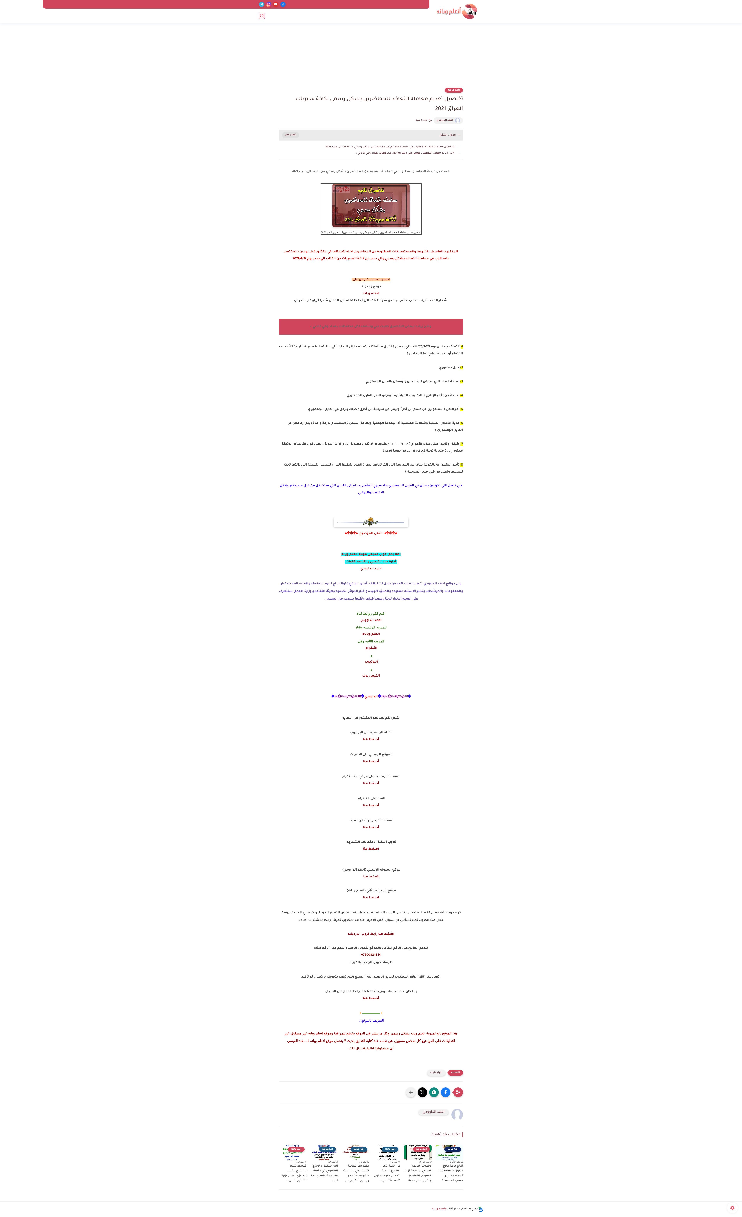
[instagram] (268, 4)
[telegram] (261, 4)
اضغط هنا (371, 849)
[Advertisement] (371, 58)
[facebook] (283, 4)
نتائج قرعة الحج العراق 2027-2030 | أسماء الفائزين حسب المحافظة (451, 1174)
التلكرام (371, 648)
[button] (445, 1092)
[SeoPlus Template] (480, 1209)
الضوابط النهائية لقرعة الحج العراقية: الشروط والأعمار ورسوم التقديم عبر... (356, 1174)
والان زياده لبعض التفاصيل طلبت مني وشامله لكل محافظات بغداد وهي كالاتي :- (405, 153)
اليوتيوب (371, 662)
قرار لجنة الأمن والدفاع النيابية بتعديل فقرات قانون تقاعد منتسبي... (387, 1174)
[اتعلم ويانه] (457, 11)
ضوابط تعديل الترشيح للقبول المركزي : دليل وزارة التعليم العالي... (294, 1174)
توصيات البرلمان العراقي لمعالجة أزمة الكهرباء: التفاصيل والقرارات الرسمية (418, 1174)
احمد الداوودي (445, 120)
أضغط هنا (371, 739)
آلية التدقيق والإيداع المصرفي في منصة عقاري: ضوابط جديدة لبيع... (324, 1174)
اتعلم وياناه (371, 634)
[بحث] (262, 16)
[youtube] (275, 4)
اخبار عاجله (454, 90)
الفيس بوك (371, 676)
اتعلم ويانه (371, 293)
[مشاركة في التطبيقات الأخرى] (411, 1092)
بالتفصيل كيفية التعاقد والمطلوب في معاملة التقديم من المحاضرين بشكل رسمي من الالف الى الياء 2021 (390, 147)
